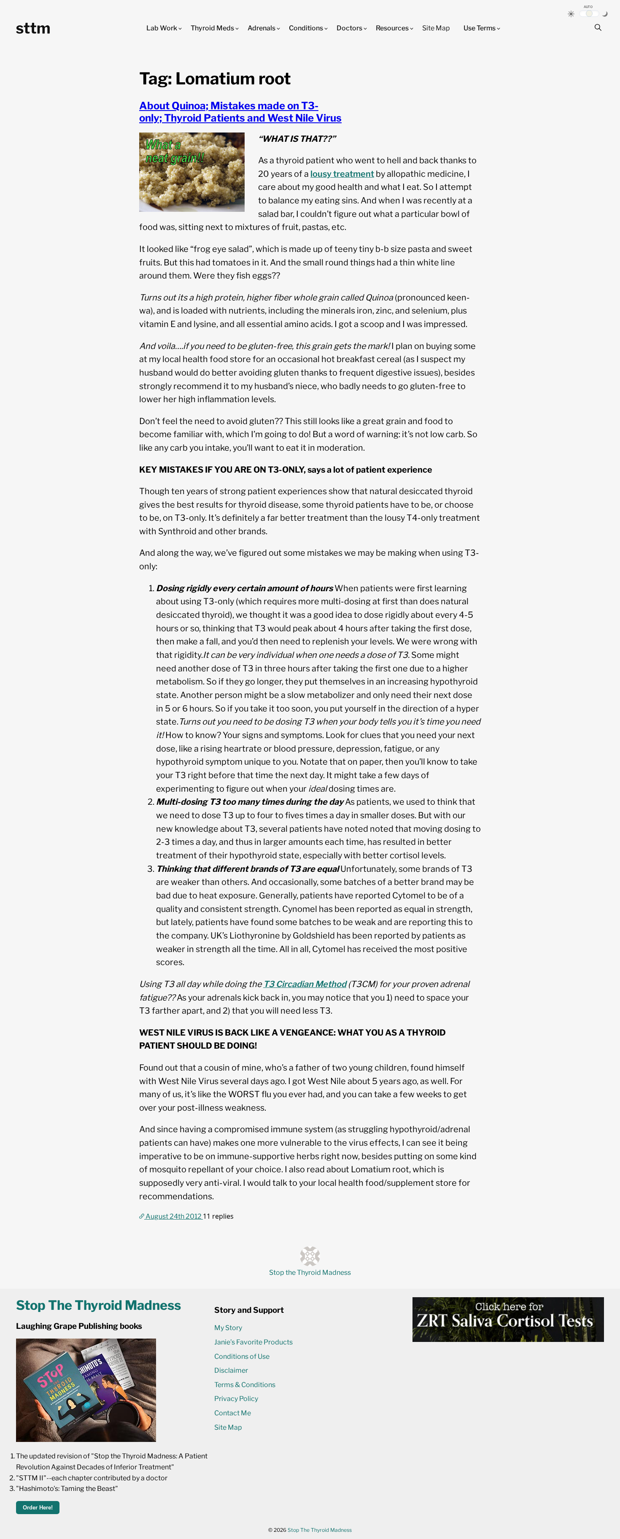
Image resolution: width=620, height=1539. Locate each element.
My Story (228, 1328)
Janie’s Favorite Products (253, 1342)
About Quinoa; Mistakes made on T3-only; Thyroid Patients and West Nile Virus (240, 112)
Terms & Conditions (244, 1385)
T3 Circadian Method (304, 984)
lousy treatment (342, 174)
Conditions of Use (242, 1356)
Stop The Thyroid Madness (320, 1530)
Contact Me (232, 1413)
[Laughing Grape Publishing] (86, 1440)
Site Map (436, 28)
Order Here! (38, 1507)
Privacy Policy (236, 1399)
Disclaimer (231, 1370)
